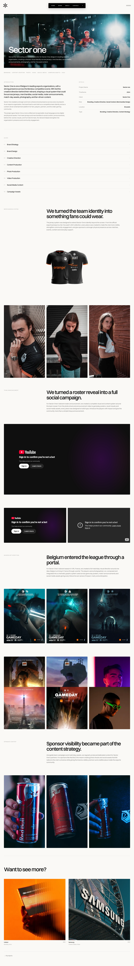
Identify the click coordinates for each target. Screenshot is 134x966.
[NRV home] (5, 5)
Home (53, 5)
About (67, 5)
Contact (76, 5)
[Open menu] (128, 5)
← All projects (8, 956)
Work (60, 5)
